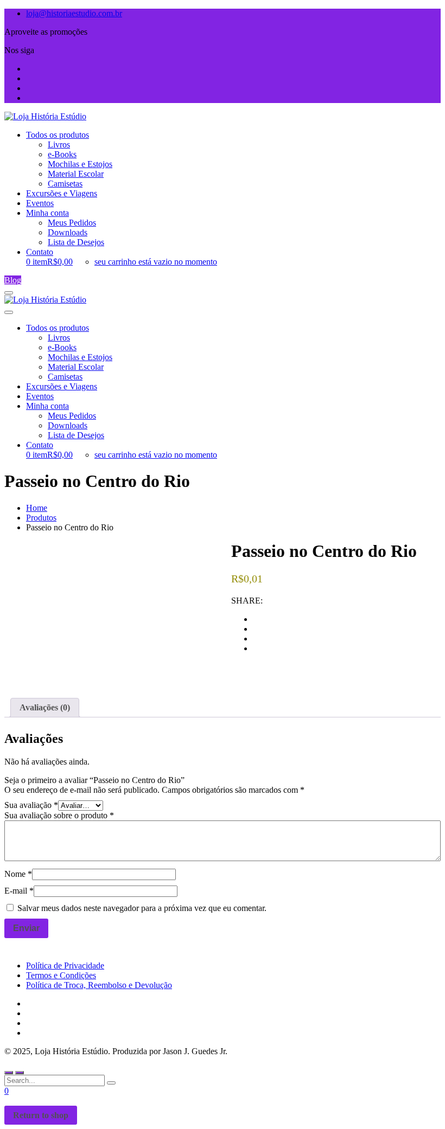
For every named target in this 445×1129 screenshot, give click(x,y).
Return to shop (40, 1115)
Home (36, 507)
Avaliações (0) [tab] (45, 707)
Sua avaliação (31, 805)
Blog (12, 280)
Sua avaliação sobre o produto (59, 815)
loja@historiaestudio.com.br (74, 13)
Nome (18, 873)
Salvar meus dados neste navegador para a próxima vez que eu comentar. (141, 908)
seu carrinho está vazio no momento (155, 261)
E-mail (19, 890)
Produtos (41, 517)
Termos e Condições (61, 975)
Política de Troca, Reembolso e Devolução (99, 985)
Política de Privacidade (65, 965)
